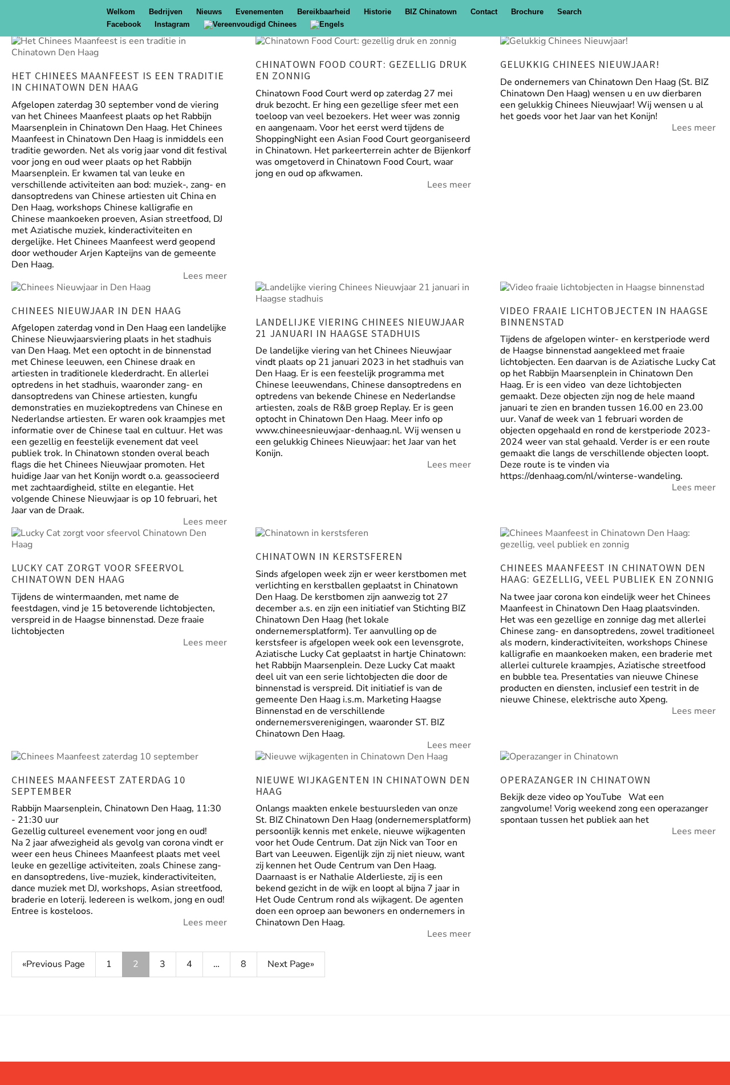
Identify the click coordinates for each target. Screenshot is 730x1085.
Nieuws (209, 11)
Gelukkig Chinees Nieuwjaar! (580, 64)
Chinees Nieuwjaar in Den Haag (96, 310)
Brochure (527, 11)
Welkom (121, 11)
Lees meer (205, 276)
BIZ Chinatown (431, 11)
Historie (377, 11)
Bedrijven (165, 11)
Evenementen (259, 11)
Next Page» (290, 964)
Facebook (124, 24)
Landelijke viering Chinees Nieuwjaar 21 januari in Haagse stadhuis (360, 327)
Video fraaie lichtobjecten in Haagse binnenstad (604, 316)
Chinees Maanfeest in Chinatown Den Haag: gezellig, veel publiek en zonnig (607, 573)
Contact (484, 11)
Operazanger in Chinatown (575, 779)
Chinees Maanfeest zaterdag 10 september (98, 785)
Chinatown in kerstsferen (329, 556)
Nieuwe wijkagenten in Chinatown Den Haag (363, 785)
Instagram (172, 24)
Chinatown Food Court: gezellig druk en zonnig (361, 70)
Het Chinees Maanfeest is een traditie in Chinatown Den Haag (117, 81)
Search (569, 11)
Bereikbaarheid (323, 11)
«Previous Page (53, 964)
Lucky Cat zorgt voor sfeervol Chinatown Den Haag (97, 573)
